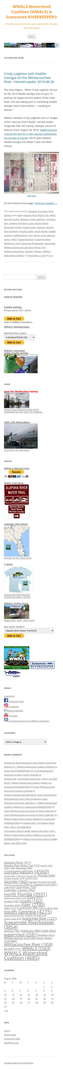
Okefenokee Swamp (15, 898)
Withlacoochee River (14, 251)
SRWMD (30, 915)
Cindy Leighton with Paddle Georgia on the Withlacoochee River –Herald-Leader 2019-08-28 (29, 77)
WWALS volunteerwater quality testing (16, 352)
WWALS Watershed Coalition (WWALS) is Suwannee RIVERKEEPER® (31, 12)
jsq (51, 255)
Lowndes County (19, 890)
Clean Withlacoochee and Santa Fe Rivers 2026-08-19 (30, 811)
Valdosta (31, 931)
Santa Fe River (48, 908)
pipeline (12, 901)
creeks (10, 876)
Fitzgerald (9, 227)
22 (44, 998)
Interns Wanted (13, 296)
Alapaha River (17, 863)
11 (13, 994)
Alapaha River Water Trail (36, 215)
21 (36, 998)
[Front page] (31, 192)
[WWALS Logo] (16, 668)
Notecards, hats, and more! (19, 620)
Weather (46, 935)
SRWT (14, 239)
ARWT (52, 215)
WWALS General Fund (16, 468)
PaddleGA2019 (20, 235)
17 (5, 998)
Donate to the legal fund (17, 558)
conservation (26, 871)
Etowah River (41, 223)
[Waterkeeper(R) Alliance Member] (12, 676)
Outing (35, 898)
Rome (37, 235)
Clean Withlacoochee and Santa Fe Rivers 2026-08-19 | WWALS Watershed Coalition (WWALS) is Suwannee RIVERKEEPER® (31, 819)
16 (52, 994)
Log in (7, 1030)
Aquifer (46, 865)
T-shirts (8, 564)
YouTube (12, 715)
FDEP (20, 876)
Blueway (33, 211)
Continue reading (45, 203)
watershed (50, 243)
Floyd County (29, 227)
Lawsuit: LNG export (16, 524)
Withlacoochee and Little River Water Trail (25, 247)
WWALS (38, 251)
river (30, 235)
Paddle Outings (13, 307)
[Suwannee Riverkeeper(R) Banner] (42, 668)
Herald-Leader (26, 231)
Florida (18, 227)
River (51, 211)
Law (9, 887)
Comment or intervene (16, 450)
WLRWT (29, 251)
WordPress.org (11, 1042)
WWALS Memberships (17, 326)
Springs (7, 215)
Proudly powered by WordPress (18, 1062)
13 (29, 994)
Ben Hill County (11, 219)
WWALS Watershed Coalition (25, 955)
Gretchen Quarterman (42, 881)
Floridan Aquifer (14, 878)
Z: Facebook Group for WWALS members (28, 720)
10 (5, 994)
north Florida (41, 231)
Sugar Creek (12, 918)
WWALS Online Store (16, 603)
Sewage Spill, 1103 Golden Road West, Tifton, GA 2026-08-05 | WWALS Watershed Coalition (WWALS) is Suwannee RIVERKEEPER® (30, 782)
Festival (31, 876)
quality (31, 901)
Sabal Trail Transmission (21, 908)
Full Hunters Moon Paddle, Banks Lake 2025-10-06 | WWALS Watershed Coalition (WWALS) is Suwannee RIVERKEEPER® (29, 835)
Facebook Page (16, 701)
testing (12, 931)
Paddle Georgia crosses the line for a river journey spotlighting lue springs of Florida (30, 134)
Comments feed (12, 1038)
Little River (26, 887)
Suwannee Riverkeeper (32, 243)
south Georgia (48, 235)
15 (44, 994)
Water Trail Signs (14, 483)
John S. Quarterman (40, 884)
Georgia (41, 227)
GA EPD (31, 878)
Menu (31, 36)
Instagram (13, 706)
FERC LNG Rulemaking (17, 422)
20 (29, 998)
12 (21, 994)
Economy (43, 211)
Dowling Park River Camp (21, 223)
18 (13, 998)
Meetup (19, 710)
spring (7, 239)
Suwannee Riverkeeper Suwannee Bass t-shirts (17, 596)
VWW (48, 931)
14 (36, 994)
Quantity (12, 905)
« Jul (6, 1010)
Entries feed (10, 1034)
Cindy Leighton (37, 219)
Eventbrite (9, 696)
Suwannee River (26, 239)
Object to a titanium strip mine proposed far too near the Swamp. (23, 410)
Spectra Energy (14, 915)
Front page (31, 195)
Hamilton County (14, 885)
